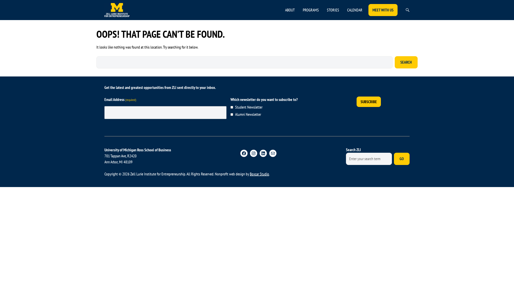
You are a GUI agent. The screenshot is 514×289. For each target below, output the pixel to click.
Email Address (120, 99)
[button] (408, 10)
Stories (333, 10)
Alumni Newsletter (248, 114)
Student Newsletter (248, 107)
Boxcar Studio (259, 174)
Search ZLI (353, 149)
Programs (311, 10)
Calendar (354, 10)
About (290, 10)
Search (406, 62)
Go (402, 158)
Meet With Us (383, 10)
